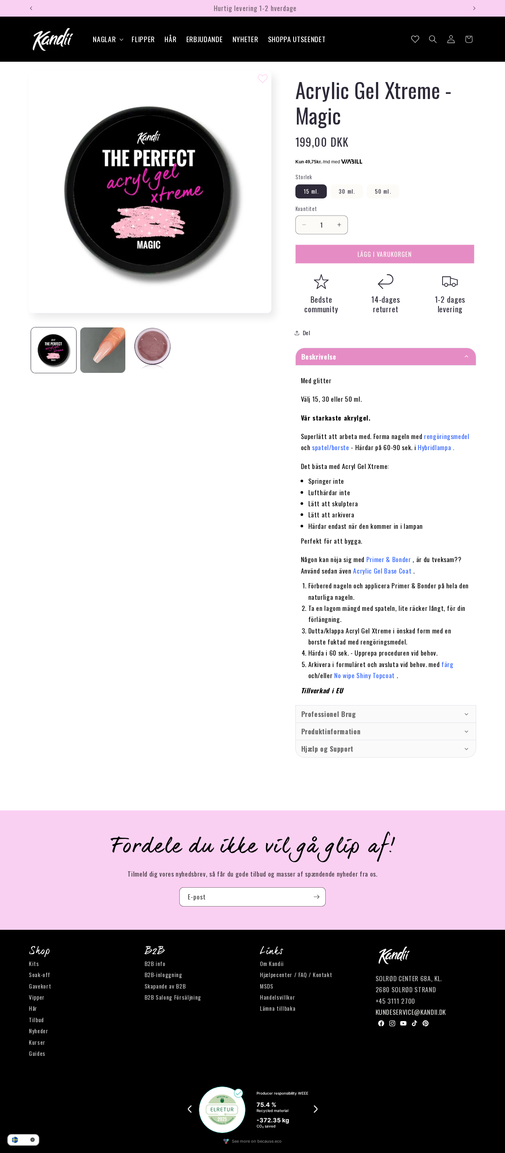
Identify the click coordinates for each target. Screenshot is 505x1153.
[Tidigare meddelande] (31, 8)
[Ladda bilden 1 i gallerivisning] (53, 350)
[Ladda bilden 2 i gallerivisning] (102, 350)
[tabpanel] (386, 535)
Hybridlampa (434, 447)
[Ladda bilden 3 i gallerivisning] (151, 350)
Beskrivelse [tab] (318, 356)
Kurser (37, 1042)
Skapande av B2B (165, 986)
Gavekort (40, 986)
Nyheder (38, 1031)
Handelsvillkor (277, 997)
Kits (34, 964)
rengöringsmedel (447, 436)
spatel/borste (330, 447)
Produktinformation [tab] (331, 731)
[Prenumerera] (316, 897)
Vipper (37, 997)
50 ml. (383, 191)
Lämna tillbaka (277, 1008)
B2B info (155, 964)
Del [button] (307, 333)
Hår (33, 1008)
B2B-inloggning (163, 975)
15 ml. (311, 191)
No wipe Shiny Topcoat (364, 675)
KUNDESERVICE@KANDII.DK (411, 1012)
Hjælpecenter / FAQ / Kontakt (296, 975)
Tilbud (36, 1020)
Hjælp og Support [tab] (327, 749)
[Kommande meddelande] (474, 8)
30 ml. (347, 191)
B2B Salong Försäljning (173, 997)
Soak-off (39, 975)
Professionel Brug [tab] (328, 714)
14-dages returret (385, 303)
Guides (37, 1054)
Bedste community (321, 303)
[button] (107, 39)
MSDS (267, 986)
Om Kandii (272, 964)
